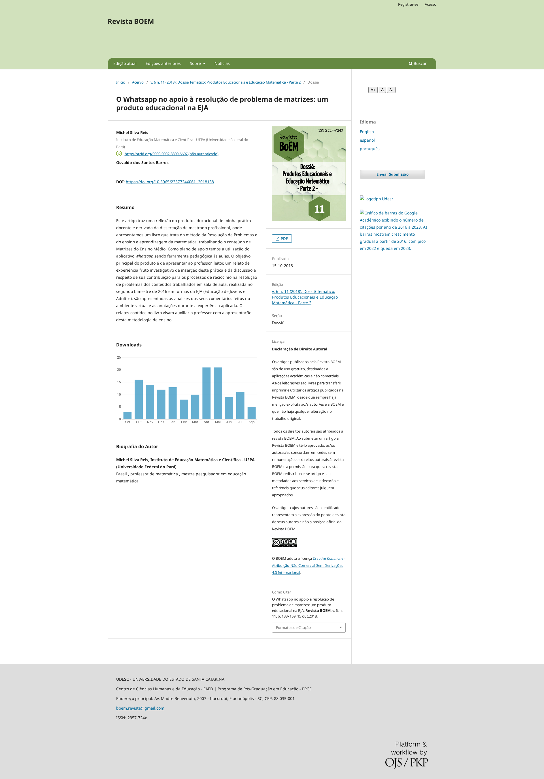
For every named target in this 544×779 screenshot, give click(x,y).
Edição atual (125, 63)
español (367, 140)
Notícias (222, 63)
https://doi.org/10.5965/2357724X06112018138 (170, 181)
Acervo (138, 82)
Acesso (430, 4)
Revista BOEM (131, 21)
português (370, 148)
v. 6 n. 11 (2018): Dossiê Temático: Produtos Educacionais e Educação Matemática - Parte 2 (225, 82)
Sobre (196, 63)
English (367, 131)
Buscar (420, 63)
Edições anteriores (163, 63)
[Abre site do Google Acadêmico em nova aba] (394, 248)
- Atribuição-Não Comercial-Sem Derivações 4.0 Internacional (308, 565)
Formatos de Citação (293, 627)
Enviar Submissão (393, 174)
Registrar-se (408, 4)
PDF (284, 238)
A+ (373, 90)
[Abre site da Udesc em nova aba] (377, 198)
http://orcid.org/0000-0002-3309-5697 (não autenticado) (171, 153)
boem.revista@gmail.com (140, 708)
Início (120, 82)
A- (391, 90)
